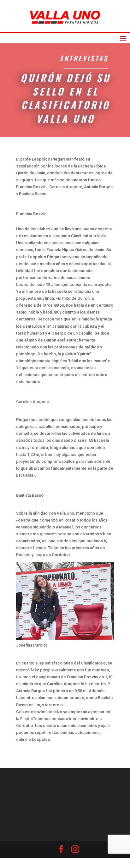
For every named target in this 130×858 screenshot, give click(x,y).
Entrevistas (84, 58)
